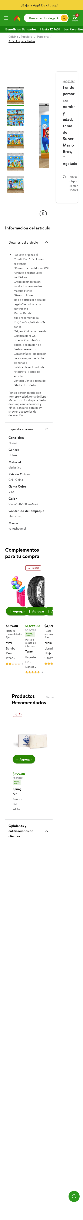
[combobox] (46, 18)
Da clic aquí (49, 5)
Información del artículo (27, 228)
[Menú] (6, 18)
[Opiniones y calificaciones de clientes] (46, 829)
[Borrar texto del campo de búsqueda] (57, 18)
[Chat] (74, 1196)
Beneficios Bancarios (20, 29)
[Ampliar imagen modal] (43, 213)
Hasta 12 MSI (50, 29)
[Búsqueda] (64, 18)
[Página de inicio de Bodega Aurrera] (17, 18)
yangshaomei (71, 81)
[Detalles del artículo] (46, 242)
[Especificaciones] (46, 428)
